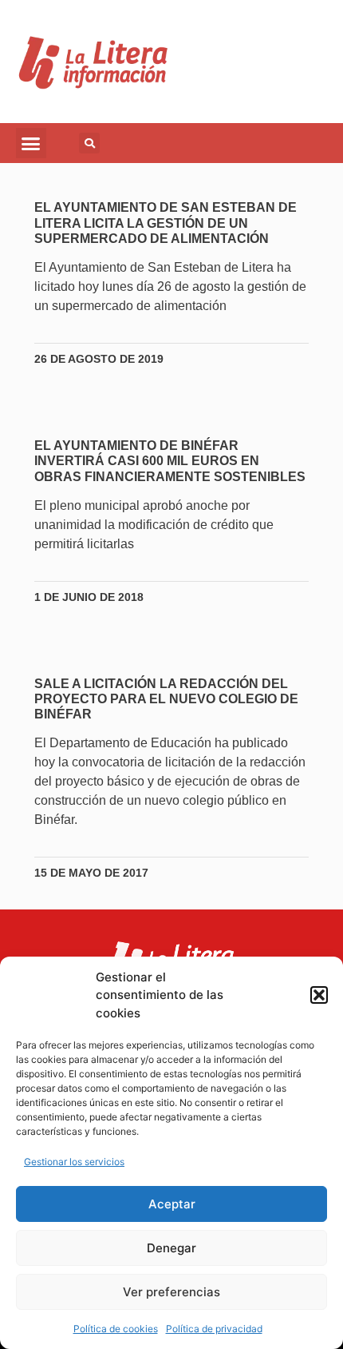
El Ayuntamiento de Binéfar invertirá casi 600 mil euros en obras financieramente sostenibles (170, 461)
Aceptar (171, 1204)
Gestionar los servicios (74, 1162)
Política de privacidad (214, 1329)
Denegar (171, 1247)
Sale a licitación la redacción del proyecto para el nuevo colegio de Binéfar (166, 699)
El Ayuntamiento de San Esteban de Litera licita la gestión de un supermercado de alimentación (165, 223)
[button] (319, 995)
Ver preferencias (171, 1291)
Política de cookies (115, 1329)
